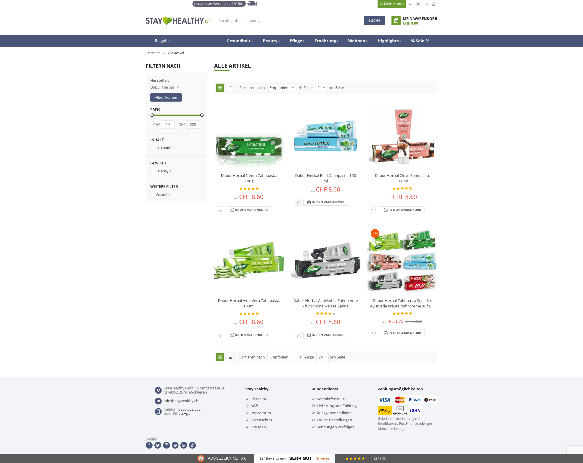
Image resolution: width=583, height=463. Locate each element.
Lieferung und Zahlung (337, 405)
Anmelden (433, 4)
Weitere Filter (164, 187)
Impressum (261, 412)
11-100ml (169, 147)
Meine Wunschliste (410, 4)
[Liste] (229, 88)
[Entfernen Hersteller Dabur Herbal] (178, 87)
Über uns (259, 399)
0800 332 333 (189, 409)
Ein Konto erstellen (426, 4)
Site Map (258, 427)
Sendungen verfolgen (336, 427)
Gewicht (158, 163)
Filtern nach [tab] (163, 65)
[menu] (328, 41)
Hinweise (322, 458)
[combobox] (289, 20)
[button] (220, 209)
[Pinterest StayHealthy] (175, 445)
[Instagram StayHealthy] (166, 445)
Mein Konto (394, 3)
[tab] (176, 120)
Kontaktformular (331, 399)
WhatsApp (182, 413)
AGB (254, 405)
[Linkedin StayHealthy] (183, 445)
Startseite (153, 53)
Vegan (167, 194)
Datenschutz (262, 419)
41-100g (168, 171)
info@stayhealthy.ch (181, 400)
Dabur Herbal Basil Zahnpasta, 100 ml (325, 178)
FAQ (373, 4)
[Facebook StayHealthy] (149, 445)
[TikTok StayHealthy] (192, 445)
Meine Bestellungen (334, 419)
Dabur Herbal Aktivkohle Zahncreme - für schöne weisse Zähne (325, 303)
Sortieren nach (252, 87)
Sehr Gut (300, 458)
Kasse (418, 4)
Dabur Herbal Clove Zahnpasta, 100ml (402, 178)
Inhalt (157, 140)
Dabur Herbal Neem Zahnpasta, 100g (249, 178)
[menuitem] (239, 41)
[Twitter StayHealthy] (157, 445)
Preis (155, 110)
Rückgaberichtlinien (334, 412)
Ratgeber (163, 40)
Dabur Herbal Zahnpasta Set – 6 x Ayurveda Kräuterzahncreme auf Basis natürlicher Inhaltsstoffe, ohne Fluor (402, 303)
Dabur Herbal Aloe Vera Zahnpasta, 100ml (249, 303)
